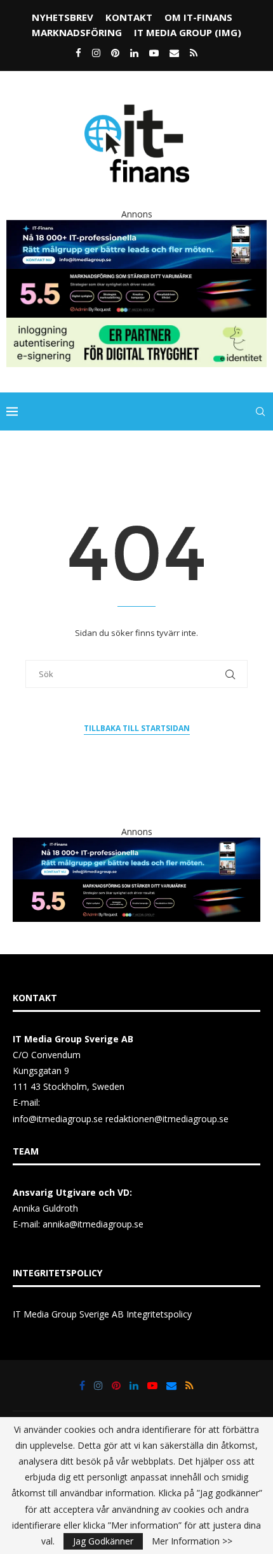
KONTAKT (128, 17)
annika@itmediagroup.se (93, 1224)
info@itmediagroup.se (58, 1119)
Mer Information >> (192, 1541)
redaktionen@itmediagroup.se (167, 1119)
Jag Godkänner (103, 1541)
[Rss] (193, 52)
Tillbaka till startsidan (137, 728)
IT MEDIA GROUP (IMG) (187, 32)
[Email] (174, 52)
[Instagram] (96, 52)
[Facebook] (78, 52)
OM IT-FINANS (198, 17)
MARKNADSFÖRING (77, 32)
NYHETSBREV (62, 17)
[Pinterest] (115, 52)
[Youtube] (154, 52)
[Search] (260, 411)
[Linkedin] (134, 52)
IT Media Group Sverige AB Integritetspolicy (102, 1314)
